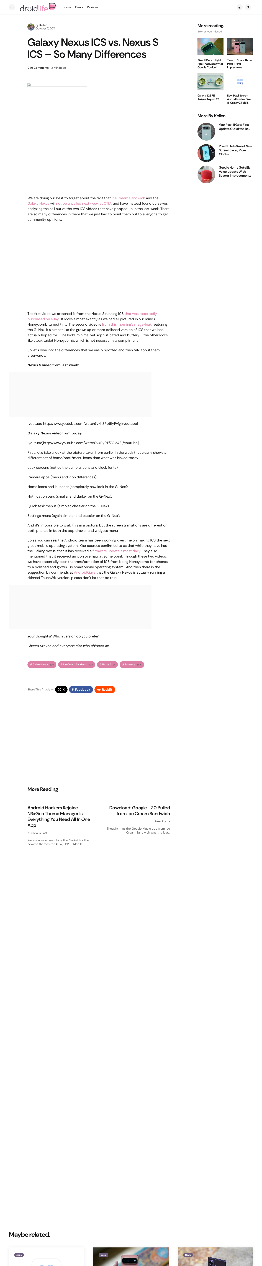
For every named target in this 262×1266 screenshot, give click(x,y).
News (188, 1255)
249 (38, 68)
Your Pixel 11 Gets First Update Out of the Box (234, 127)
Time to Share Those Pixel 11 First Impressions (239, 64)
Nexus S (108, 664)
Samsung (133, 664)
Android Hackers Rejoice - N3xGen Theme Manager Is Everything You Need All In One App (58, 816)
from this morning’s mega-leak (127, 324)
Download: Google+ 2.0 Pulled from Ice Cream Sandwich (139, 810)
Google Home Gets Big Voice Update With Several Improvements (235, 172)
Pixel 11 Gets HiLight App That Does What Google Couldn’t (210, 64)
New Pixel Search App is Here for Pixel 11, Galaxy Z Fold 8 (239, 99)
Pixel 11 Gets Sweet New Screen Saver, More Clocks (235, 150)
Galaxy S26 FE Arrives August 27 (208, 97)
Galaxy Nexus (38, 203)
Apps (19, 1255)
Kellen (43, 25)
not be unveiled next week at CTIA (83, 203)
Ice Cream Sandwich (128, 198)
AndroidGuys (84, 572)
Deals (103, 1255)
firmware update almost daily (116, 551)
